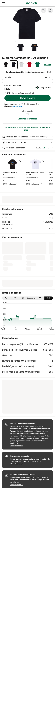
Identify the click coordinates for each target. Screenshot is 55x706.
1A (40, 255)
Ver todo (47, 64)
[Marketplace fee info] (33, 93)
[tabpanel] (27, 24)
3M (15, 255)
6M (23, 255)
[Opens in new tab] (25, 104)
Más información (18, 106)
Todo (48, 255)
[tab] (20, 47)
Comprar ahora (27, 98)
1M (6, 255)
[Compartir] (50, 10)
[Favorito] (43, 10)
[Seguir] (20, 161)
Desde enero (32, 255)
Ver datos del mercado (27, 119)
